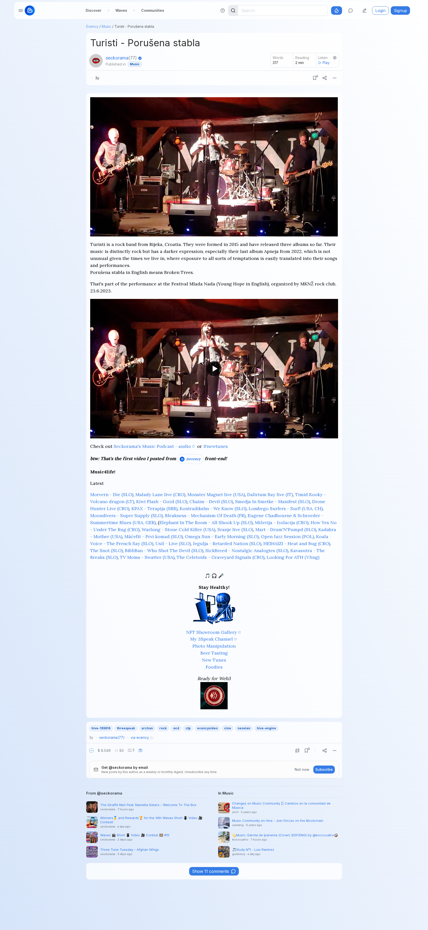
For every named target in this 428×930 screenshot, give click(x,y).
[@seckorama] (96, 60)
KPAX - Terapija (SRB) (154, 508)
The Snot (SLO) (106, 550)
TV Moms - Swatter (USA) (147, 557)
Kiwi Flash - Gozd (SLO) (161, 501)
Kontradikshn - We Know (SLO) (213, 508)
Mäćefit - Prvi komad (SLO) (153, 536)
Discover (93, 10)
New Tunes (214, 660)
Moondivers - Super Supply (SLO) (126, 515)
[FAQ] (222, 10)
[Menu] (334, 78)
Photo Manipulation (214, 646)
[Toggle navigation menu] (20, 10)
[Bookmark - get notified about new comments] (314, 78)
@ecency (193, 459)
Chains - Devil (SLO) (211, 501)
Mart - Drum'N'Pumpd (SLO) (285, 529)
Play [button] (326, 62)
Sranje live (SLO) (235, 529)
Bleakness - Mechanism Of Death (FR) (205, 515)
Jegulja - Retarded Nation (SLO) (227, 543)
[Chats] (350, 10)
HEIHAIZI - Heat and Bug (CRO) (296, 543)
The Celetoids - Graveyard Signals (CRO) (220, 557)
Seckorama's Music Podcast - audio (152, 446)
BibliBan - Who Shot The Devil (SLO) (164, 550)
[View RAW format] (297, 751)
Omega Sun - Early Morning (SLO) (222, 536)
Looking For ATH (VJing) (293, 557)
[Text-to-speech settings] (335, 58)
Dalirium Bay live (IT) (270, 494)
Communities (152, 10)
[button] (91, 750)
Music (106, 26)
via (140, 737)
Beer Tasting (214, 653)
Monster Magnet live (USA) (216, 494)
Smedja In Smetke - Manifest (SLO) (272, 501)
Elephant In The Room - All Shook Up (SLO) (206, 522)
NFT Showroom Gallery (211, 632)
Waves (121, 10)
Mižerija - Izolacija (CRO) (281, 522)
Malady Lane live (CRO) (160, 494)
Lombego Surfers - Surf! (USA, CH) (286, 508)
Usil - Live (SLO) (173, 543)
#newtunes (215, 446)
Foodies (214, 667)
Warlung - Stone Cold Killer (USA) (178, 529)
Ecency (92, 26)
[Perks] (336, 10)
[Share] (324, 78)
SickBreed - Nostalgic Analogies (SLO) (246, 550)
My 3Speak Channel (211, 639)
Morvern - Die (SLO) (111, 494)
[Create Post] (364, 10)
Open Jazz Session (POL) (287, 536)
